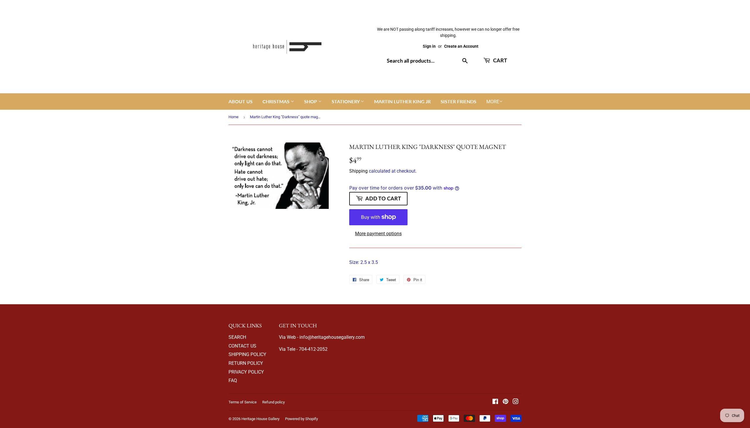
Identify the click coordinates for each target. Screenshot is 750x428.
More (492, 101)
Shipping (358, 171)
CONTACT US (242, 346)
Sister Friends (458, 101)
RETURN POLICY (246, 363)
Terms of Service (243, 402)
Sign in (429, 46)
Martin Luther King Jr (402, 101)
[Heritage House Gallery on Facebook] (495, 402)
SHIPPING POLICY (247, 354)
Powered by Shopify (301, 419)
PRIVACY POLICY (246, 372)
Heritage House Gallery (260, 419)
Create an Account (461, 46)
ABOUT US (241, 101)
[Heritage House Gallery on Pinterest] (505, 402)
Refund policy (273, 402)
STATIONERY (346, 101)
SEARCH (237, 337)
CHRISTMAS (276, 101)
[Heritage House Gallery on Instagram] (516, 402)
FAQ (233, 380)
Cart (499, 60)
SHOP (311, 101)
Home (233, 117)
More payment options (378, 233)
